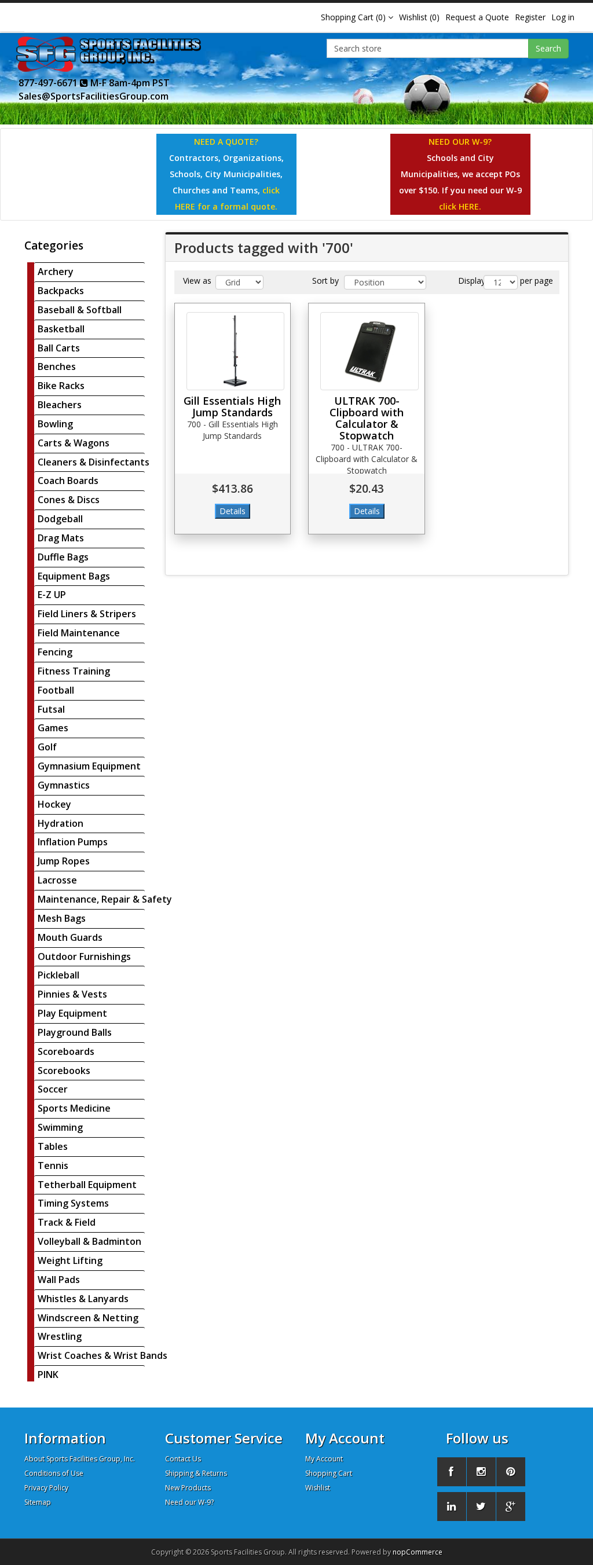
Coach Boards (68, 480)
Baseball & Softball (80, 309)
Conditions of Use (53, 1473)
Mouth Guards (70, 937)
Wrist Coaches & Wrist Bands (102, 1355)
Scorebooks (64, 1070)
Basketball (61, 328)
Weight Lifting (70, 1260)
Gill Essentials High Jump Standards (232, 406)
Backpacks (61, 290)
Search (548, 48)
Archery (56, 271)
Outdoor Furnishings (84, 956)
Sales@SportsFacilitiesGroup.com (94, 96)
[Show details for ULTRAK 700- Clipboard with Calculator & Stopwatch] (369, 351)
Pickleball (58, 975)
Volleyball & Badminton (89, 1241)
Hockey (54, 804)
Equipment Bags (74, 576)
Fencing (55, 652)
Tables (53, 1146)
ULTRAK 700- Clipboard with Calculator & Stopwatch (367, 418)
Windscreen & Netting (88, 1317)
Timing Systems (73, 1203)
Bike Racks (61, 385)
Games (53, 727)
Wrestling (60, 1336)
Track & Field (67, 1222)
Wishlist (317, 1488)
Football (56, 690)
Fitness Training (74, 671)
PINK (48, 1374)
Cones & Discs (69, 499)
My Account (324, 1459)
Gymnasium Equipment (89, 766)
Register (530, 17)
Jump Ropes (64, 861)
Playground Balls (75, 1032)
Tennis (53, 1165)
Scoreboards (66, 1051)
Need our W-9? (189, 1502)
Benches (57, 366)
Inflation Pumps (73, 841)
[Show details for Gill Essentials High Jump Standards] (235, 351)
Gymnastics (64, 785)
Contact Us (183, 1459)
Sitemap (37, 1502)
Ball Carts (59, 348)
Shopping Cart (328, 1473)
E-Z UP (52, 594)
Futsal (51, 709)
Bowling (55, 423)
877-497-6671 (49, 82)
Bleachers (60, 404)
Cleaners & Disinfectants (93, 462)
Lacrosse (57, 880)
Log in (562, 17)
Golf (47, 747)
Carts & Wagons (73, 443)
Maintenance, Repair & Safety (105, 899)
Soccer (53, 1089)
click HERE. (460, 206)
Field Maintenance (79, 632)
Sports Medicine (74, 1108)
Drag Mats (61, 538)
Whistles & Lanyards (83, 1298)
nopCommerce (417, 1552)
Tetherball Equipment (87, 1184)
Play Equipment (72, 1013)
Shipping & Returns (196, 1473)
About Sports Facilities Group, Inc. (79, 1459)
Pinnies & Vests (72, 994)
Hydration (60, 823)
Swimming (60, 1127)
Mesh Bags (62, 918)
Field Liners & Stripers (87, 613)
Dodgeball (60, 518)
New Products (188, 1488)
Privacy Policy (46, 1488)
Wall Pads (59, 1279)
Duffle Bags (63, 557)
